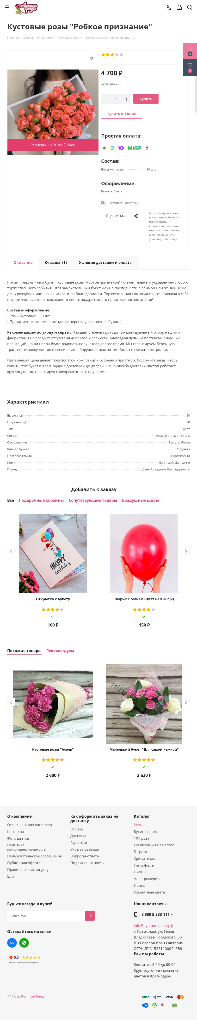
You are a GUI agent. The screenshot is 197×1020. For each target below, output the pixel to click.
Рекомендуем (60, 650)
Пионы (140, 871)
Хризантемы (145, 858)
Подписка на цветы (87, 862)
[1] (103, 55)
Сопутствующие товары (93, 500)
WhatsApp (24, 943)
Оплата (76, 829)
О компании (20, 816)
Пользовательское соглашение (34, 856)
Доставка (78, 835)
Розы (138, 824)
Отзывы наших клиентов (29, 824)
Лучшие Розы (33, 996)
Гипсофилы (144, 865)
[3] (112, 55)
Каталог (142, 816)
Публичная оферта (23, 862)
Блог (11, 876)
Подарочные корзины (41, 500)
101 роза (141, 838)
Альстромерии (147, 878)
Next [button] (186, 552)
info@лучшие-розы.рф (153, 925)
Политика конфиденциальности (26, 847)
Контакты (15, 831)
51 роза (140, 851)
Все (10, 500)
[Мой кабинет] (179, 7)
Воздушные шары (140, 500)
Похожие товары (24, 650)
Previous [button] (11, 552)
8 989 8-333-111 (156, 914)
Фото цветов (18, 838)
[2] (108, 55)
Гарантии (78, 842)
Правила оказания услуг (28, 869)
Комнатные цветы (150, 892)
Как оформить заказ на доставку (94, 818)
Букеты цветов (147, 831)
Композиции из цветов (154, 845)
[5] (121, 55)
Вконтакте (12, 943)
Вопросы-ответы (85, 856)
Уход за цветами (84, 849)
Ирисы (140, 885)
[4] (117, 55)
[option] (52, 571)
